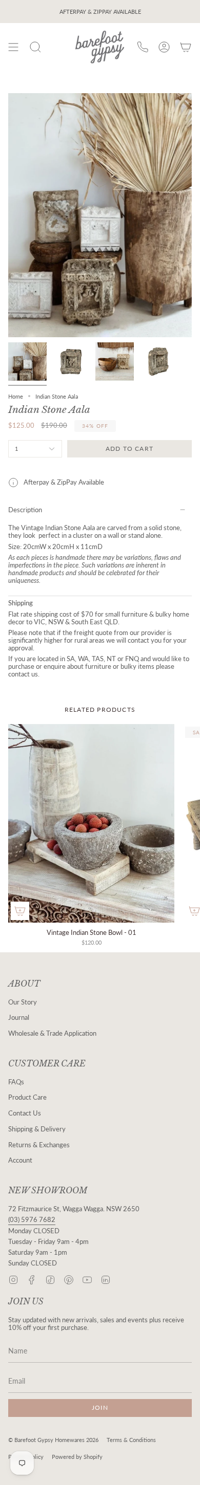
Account (20, 1160)
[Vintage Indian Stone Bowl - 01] (91, 823)
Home (15, 396)
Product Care (27, 1097)
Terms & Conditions (131, 1439)
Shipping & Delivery (37, 1129)
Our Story (22, 1002)
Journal (18, 1017)
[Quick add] (20, 911)
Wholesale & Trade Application (52, 1033)
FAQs (16, 1082)
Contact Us (24, 1113)
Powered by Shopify (77, 1456)
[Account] (164, 47)
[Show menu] (13, 47)
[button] (35, 47)
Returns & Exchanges (39, 1145)
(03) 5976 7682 (31, 1220)
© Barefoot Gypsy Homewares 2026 (53, 1439)
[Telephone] (142, 47)
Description (25, 510)
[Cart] (185, 47)
